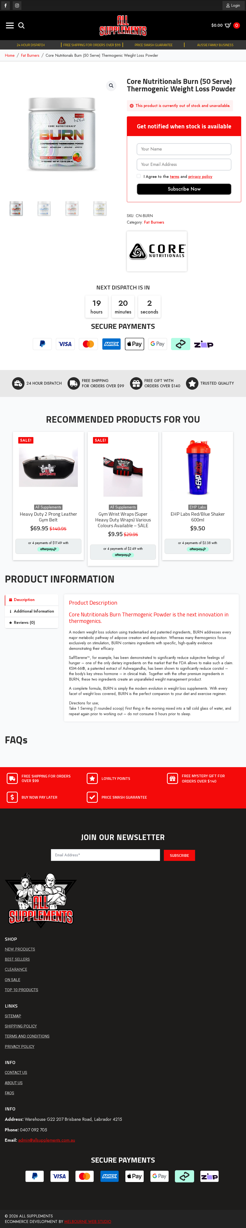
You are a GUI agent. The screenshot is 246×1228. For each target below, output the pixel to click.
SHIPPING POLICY (21, 1026)
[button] (111, 86)
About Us (14, 1083)
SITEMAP (13, 1016)
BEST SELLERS (17, 959)
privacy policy (200, 176)
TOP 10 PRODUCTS (21, 990)
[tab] (31, 600)
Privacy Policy (19, 1046)
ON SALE (12, 979)
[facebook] (5, 5)
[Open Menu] (10, 25)
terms (174, 176)
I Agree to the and (177, 176)
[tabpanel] (151, 658)
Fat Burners (30, 55)
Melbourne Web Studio (87, 1221)
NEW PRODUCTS (20, 949)
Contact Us (16, 1072)
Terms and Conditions (27, 1036)
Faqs (9, 1093)
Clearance (16, 969)
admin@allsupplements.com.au (46, 1140)
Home (10, 55)
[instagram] (17, 5)
